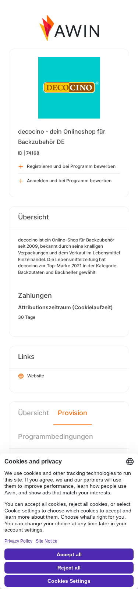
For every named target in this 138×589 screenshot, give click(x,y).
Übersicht (33, 413)
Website (35, 375)
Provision (72, 413)
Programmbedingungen (55, 436)
